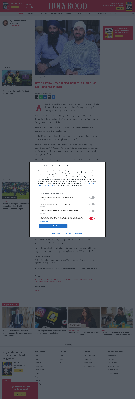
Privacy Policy (78, 233)
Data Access (67, 233)
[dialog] (67, 199)
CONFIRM (53, 226)
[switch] (92, 197)
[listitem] (67, 193)
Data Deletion (56, 233)
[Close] (102, 166)
